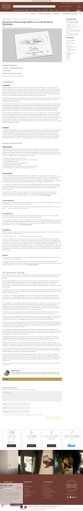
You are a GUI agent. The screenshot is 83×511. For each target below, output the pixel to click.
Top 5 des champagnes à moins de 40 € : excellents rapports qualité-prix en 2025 (73, 31)
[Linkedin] (3, 379)
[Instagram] (5, 379)
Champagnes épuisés (27, 495)
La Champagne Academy (44, 13)
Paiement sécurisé (27, 490)
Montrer (11, 82)
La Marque (46, 486)
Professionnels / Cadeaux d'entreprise (50, 492)
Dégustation (68, 45)
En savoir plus (11, 445)
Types (32, 10)
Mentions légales (47, 493)
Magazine (68, 55)
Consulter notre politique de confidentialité (9, 500)
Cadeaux (67, 10)
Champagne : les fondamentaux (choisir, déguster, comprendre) (72, 22)
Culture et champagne (70, 43)
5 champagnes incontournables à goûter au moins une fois (72, 34)
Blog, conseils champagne (48, 490)
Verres (51, 10)
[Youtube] (6, 379)
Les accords (68, 51)
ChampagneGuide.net (27, 224)
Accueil (33, 13)
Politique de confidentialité (48, 495)
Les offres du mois (58, 10)
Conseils (78, 10)
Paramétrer (7, 504)
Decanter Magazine (46, 195)
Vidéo (67, 59)
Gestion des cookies (47, 497)
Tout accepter (20, 504)
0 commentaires (28, 27)
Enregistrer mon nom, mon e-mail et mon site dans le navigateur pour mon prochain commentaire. (23, 414)
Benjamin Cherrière (7, 27)
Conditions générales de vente (29, 492)
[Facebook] (76, 497)
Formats (38, 10)
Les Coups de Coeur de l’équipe (70, 13)
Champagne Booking (70, 40)
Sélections (45, 10)
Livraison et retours (27, 493)
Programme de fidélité (28, 486)
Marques (27, 10)
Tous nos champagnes (18, 10)
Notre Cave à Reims (47, 488)
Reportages (56, 13)
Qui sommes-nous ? (47, 484)
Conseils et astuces (70, 41)
